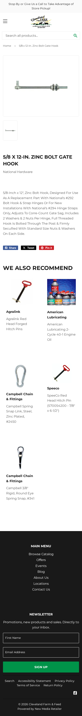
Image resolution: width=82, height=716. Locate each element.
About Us (41, 578)
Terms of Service (28, 685)
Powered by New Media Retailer (40, 708)
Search (9, 680)
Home (7, 45)
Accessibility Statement (34, 680)
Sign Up (41, 667)
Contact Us (41, 589)
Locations (41, 584)
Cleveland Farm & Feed (45, 704)
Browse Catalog (41, 554)
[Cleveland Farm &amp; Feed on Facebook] (75, 693)
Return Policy (53, 685)
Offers (41, 560)
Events (41, 566)
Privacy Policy (64, 680)
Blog (41, 572)
